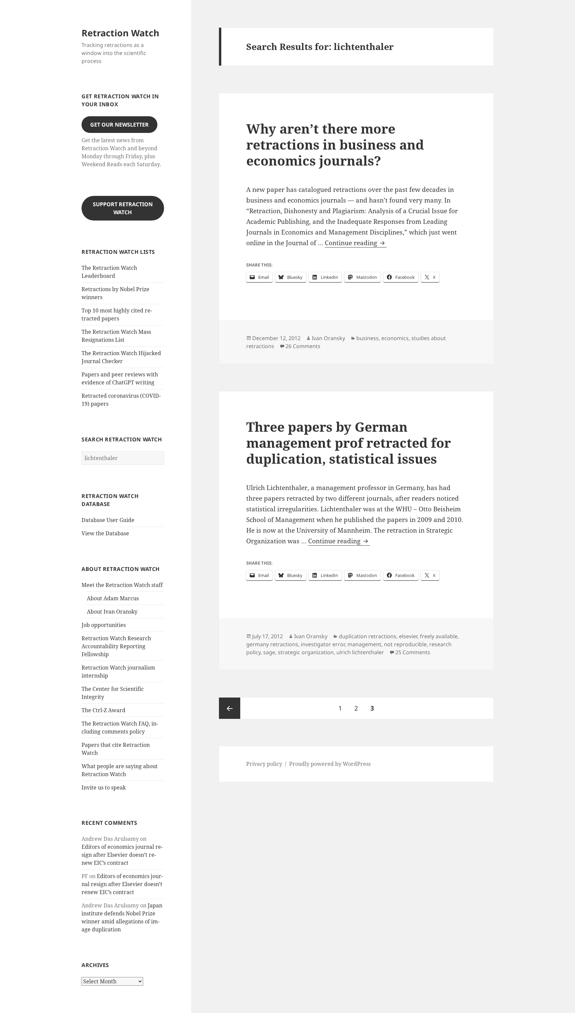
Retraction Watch (120, 33)
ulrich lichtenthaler (360, 652)
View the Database (105, 533)
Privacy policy (264, 763)
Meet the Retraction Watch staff (122, 585)
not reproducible (405, 644)
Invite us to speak (104, 787)
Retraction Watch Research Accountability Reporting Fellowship (116, 646)
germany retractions (272, 644)
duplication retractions (367, 636)
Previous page (229, 708)
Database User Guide (108, 520)
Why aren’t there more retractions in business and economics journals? (335, 144)
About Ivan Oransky (112, 611)
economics (395, 338)
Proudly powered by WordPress (330, 763)
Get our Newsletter (119, 124)
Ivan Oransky (328, 338)
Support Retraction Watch (123, 208)
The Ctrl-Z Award (103, 710)
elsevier (408, 636)
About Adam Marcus (113, 598)
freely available (439, 636)
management (364, 644)
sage (269, 652)
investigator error (323, 644)
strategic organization (306, 652)
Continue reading (356, 243)
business (367, 338)
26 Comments (303, 346)
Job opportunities (104, 625)
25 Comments (412, 652)
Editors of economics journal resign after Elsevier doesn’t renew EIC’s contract (122, 854)
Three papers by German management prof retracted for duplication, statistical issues (348, 442)
